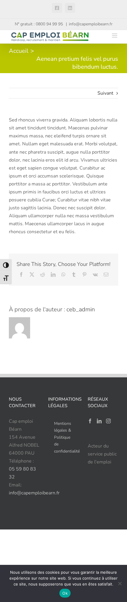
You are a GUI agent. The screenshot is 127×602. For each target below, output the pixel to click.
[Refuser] (120, 583)
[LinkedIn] (99, 421)
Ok (65, 593)
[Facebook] (90, 421)
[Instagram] (108, 421)
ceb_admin (80, 309)
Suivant (105, 93)
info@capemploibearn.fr (91, 24)
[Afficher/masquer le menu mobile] (115, 35)
